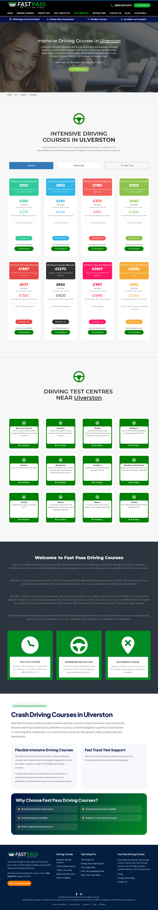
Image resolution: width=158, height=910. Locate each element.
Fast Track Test (62, 13)
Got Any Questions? (23, 244)
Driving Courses (25, 13)
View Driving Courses (19, 883)
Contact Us (115, 13)
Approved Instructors (65, 874)
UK (16, 95)
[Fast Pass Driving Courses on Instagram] (81, 894)
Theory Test (44, 13)
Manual (31, 165)
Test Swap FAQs (88, 867)
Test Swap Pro (81, 13)
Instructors (99, 13)
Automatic (79, 165)
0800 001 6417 (123, 5)
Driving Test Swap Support (92, 863)
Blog (127, 13)
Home (10, 13)
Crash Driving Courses (66, 866)
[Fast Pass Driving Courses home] (23, 856)
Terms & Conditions (60, 904)
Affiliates (102, 904)
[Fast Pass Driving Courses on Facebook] (76, 894)
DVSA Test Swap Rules (91, 875)
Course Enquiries (63, 877)
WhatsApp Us (143, 5)
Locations (140, 13)
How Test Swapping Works (92, 871)
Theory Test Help (64, 870)
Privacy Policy (75, 904)
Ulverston (33, 95)
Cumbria (23, 95)
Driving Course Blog (126, 878)
